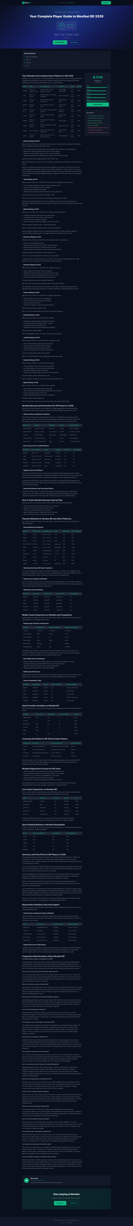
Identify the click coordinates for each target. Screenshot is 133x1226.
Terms (66, 1222)
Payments (28, 62)
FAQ (27, 65)
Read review (74, 42)
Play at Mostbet (60, 42)
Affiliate (71, 1222)
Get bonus (73, 1203)
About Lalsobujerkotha (32, 56)
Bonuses (28, 59)
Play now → (106, 2)
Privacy (62, 1222)
